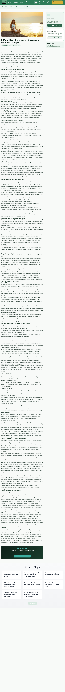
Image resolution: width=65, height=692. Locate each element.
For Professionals (29, 2)
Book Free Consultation (56, 2)
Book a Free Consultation (21, 556)
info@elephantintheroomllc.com (53, 46)
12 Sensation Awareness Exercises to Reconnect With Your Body (31, 594)
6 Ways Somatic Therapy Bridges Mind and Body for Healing (11, 574)
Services (21, 2)
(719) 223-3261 (41, 2)
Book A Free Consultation (55, 25)
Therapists (15, 2)
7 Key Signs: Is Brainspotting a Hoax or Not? (52, 584)
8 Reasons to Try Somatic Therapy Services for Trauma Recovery (31, 574)
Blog (36, 2)
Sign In (49, 2)
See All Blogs (32, 603)
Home (9, 2)
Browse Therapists (55, 37)
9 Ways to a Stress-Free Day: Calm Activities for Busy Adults (10, 594)
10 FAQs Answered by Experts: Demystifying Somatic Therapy (10, 584)
